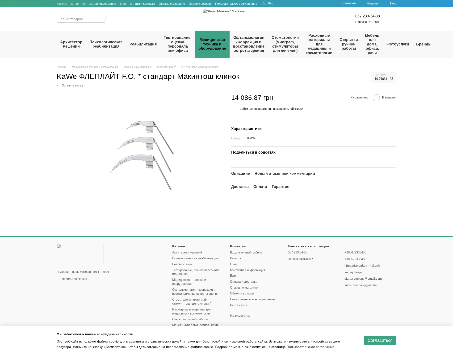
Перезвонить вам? (367, 22)
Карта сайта (238, 305)
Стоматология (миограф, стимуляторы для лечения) (285, 44)
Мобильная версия (74, 279)
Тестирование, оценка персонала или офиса (177, 44)
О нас (75, 3)
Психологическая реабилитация (105, 44)
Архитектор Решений (71, 44)
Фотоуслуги (397, 44)
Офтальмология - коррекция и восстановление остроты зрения (248, 44)
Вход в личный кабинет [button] (247, 252)
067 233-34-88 (367, 16)
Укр (264, 3)
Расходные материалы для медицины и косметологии (319, 44)
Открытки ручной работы (349, 44)
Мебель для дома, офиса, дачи (372, 44)
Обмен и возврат (200, 3)
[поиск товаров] (101, 19)
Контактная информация (99, 3)
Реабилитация (143, 44)
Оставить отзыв (72, 85)
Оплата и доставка (142, 3)
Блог (123, 3)
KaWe (251, 138)
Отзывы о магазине (172, 3)
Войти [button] (244, 108)
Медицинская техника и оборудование (212, 44)
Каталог (62, 3)
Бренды (424, 44)
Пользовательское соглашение (236, 3)
